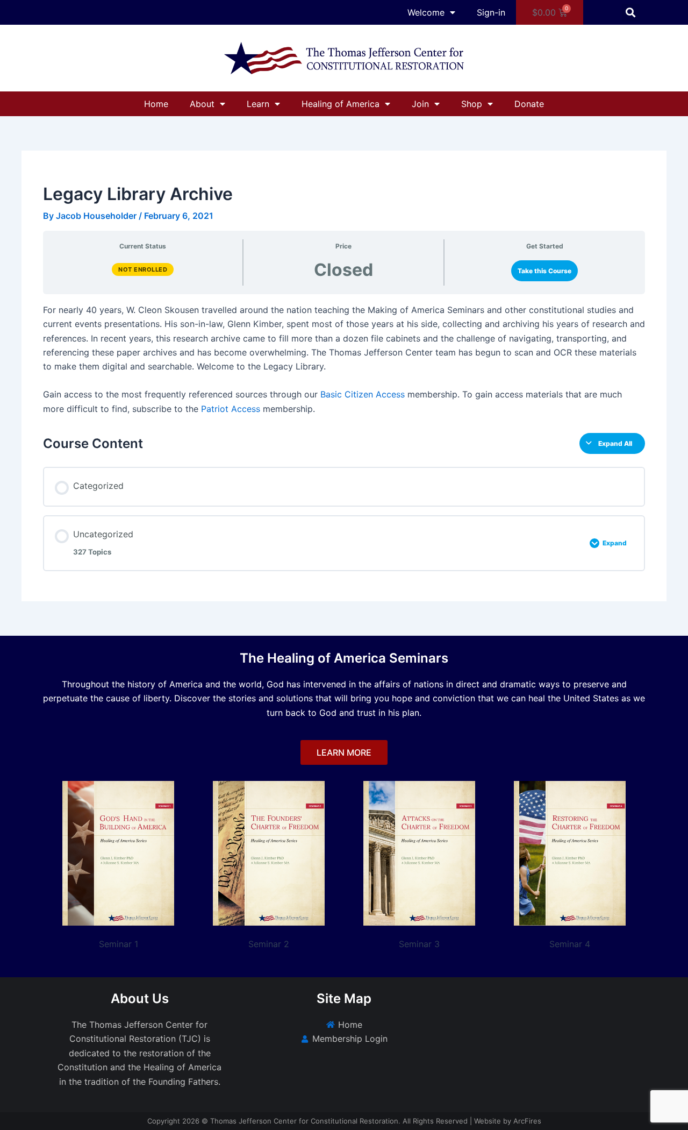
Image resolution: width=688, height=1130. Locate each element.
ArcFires (527, 1121)
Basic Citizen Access (362, 394)
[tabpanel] (344, 359)
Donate (529, 103)
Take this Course (544, 271)
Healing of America (340, 103)
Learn (258, 103)
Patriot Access (230, 408)
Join (420, 103)
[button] (631, 13)
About (202, 103)
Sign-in (491, 12)
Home (156, 103)
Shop (471, 103)
